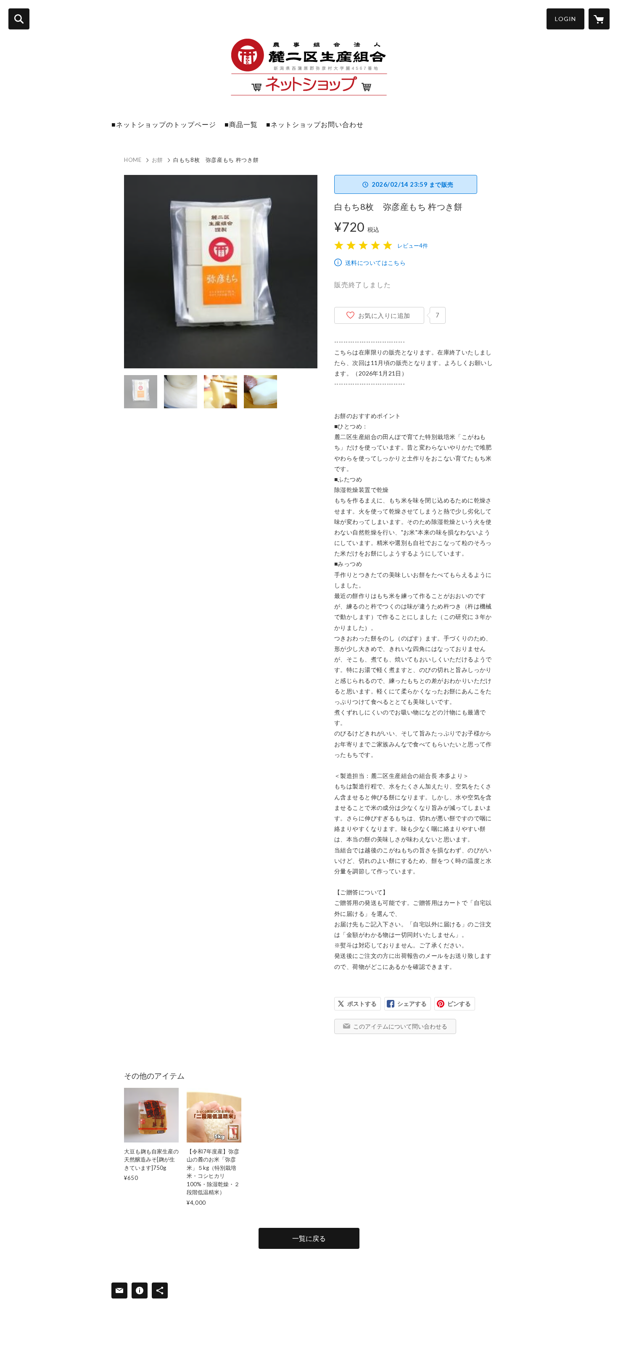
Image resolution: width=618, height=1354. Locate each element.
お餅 (157, 159)
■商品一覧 (241, 124)
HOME (133, 159)
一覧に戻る (309, 1238)
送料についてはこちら (375, 262)
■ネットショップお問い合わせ (315, 124)
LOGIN (565, 18)
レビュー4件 (412, 245)
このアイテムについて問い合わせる (400, 1026)
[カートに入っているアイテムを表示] (599, 18)
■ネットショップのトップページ (163, 124)
